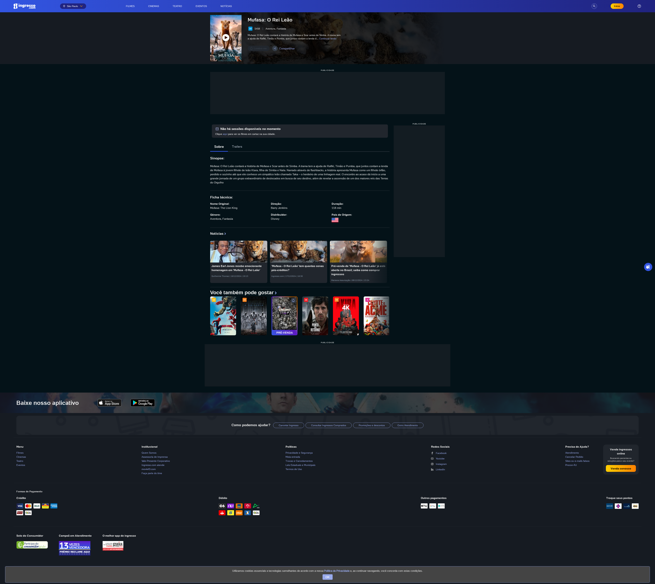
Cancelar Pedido (574, 456)
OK (327, 577)
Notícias (226, 6)
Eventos (201, 6)
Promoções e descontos (372, 425)
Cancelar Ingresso (289, 425)
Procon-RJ (571, 465)
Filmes (130, 6)
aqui (225, 134)
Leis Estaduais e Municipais (300, 465)
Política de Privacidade (337, 570)
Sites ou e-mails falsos (577, 461)
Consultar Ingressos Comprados (328, 425)
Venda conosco (621, 468)
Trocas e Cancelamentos (299, 461)
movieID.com (149, 469)
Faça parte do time (152, 473)
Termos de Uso (294, 469)
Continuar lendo (327, 38)
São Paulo (72, 6)
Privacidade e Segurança (299, 452)
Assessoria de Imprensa (155, 456)
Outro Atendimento (407, 425)
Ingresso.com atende (153, 465)
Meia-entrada (293, 456)
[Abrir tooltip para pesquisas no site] (594, 6)
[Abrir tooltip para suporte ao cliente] (639, 6)
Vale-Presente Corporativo (156, 461)
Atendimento (572, 452)
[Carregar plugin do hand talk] (648, 267)
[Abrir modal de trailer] (226, 38)
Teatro (177, 6)
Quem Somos (149, 452)
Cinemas (153, 6)
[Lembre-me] (293, 300)
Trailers (237, 146)
